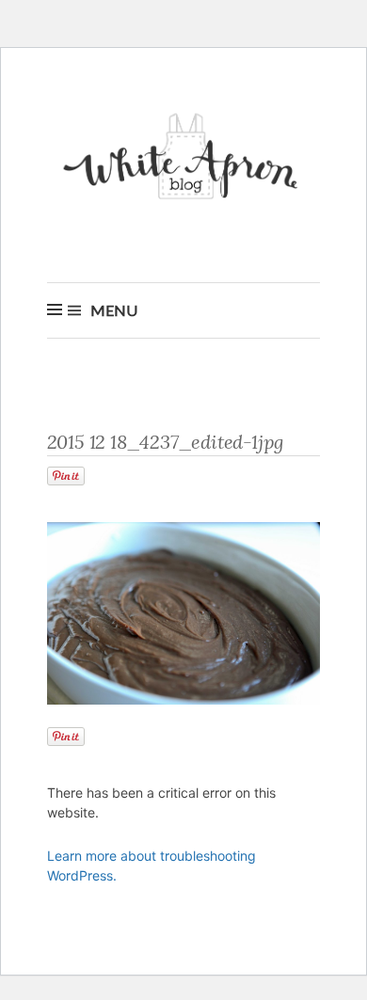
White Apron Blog (183, 161)
